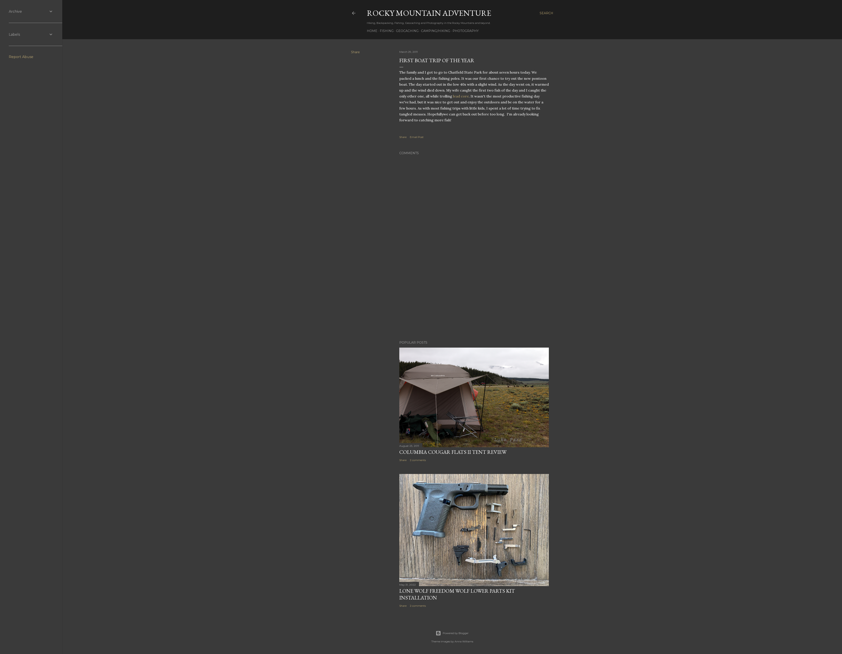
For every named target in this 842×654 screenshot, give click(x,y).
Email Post (417, 137)
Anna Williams (464, 641)
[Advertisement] (474, 299)
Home (372, 31)
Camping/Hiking (435, 31)
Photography (466, 31)
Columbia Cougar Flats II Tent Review (453, 452)
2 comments (418, 460)
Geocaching (407, 31)
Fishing (387, 31)
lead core (461, 96)
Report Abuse (21, 57)
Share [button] (355, 52)
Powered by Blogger (456, 633)
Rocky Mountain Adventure (429, 13)
